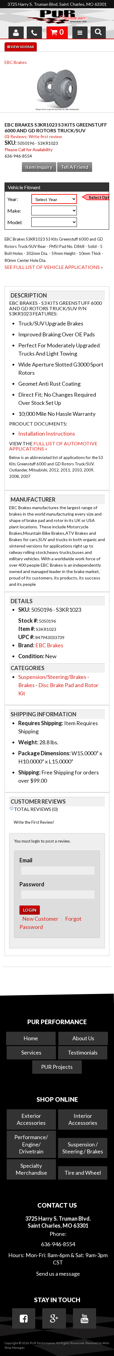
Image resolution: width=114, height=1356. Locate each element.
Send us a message (58, 1273)
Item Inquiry (39, 167)
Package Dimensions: (44, 753)
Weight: (28, 742)
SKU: (11, 142)
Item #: (27, 628)
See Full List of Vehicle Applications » (54, 267)
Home (30, 1038)
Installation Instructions (46, 433)
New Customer (40, 918)
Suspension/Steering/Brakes (52, 676)
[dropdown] (80, 32)
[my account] (16, 32)
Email (26, 860)
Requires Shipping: (40, 723)
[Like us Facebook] (24, 1318)
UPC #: (26, 637)
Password (31, 884)
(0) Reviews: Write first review (33, 136)
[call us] (34, 32)
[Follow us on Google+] (54, 1318)
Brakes (26, 685)
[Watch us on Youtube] (85, 1318)
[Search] (98, 32)
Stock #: (28, 620)
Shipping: (29, 772)
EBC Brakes (16, 62)
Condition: (31, 656)
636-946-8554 (58, 1244)
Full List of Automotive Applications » (53, 446)
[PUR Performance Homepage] (57, 18)
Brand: (26, 645)
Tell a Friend (74, 167)
